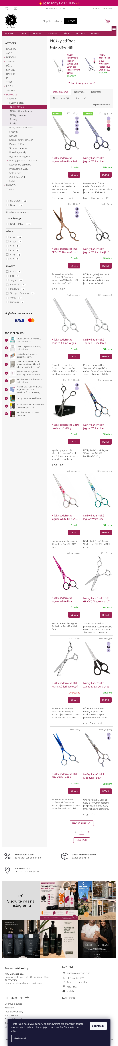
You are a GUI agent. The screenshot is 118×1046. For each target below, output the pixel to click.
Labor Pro (17, 284)
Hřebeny (13, 132)
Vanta (15, 297)
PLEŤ (9, 78)
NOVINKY (11, 49)
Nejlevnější (79, 92)
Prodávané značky (14, 1011)
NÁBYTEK (11, 185)
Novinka (16, 205)
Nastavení (20, 1038)
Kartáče (13, 136)
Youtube (71, 991)
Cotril (15, 271)
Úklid (12, 181)
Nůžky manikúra (18, 115)
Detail (74, 174)
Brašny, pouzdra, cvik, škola (23, 160)
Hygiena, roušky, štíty (20, 156)
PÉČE (9, 65)
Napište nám (11, 1015)
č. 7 (14, 259)
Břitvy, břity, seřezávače (21, 127)
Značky (10, 189)
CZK (95, 8)
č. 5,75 (15, 241)
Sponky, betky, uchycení (21, 140)
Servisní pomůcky (18, 148)
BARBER (10, 74)
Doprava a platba (55, 8)
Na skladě (18, 201)
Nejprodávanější (61, 98)
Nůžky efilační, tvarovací (22, 111)
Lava (85, 198)
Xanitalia (16, 302)
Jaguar (16, 280)
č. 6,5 (15, 254)
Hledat (71, 21)
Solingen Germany (21, 293)
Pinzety (14, 119)
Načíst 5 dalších (81, 823)
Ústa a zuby (15, 173)
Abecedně (81, 98)
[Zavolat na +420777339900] (9, 8)
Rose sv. (95, 198)
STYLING (10, 70)
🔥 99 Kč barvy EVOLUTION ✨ (59, 3)
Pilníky (13, 123)
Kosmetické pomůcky (20, 164)
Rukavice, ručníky (18, 152)
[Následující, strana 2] (82, 831)
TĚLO (9, 82)
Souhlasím (98, 1025)
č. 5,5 (15, 237)
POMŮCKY (11, 94)
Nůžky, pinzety (16, 103)
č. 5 (14, 250)
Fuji (14, 276)
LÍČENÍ (9, 86)
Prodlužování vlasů (18, 169)
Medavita (17, 289)
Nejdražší (96, 92)
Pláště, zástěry (16, 144)
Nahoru (83, 840)
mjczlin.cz (72, 987)
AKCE (9, 53)
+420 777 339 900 (75, 977)
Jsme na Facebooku (77, 982)
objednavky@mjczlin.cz (78, 973)
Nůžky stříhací (17, 107)
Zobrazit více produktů (80, 83)
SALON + (10, 61)
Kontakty (9, 1007)
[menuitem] (10, 33)
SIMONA (10, 90)
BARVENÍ (11, 57)
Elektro (12, 98)
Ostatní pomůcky (18, 177)
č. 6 (14, 245)
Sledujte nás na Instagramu (21, 903)
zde (13, 1030)
